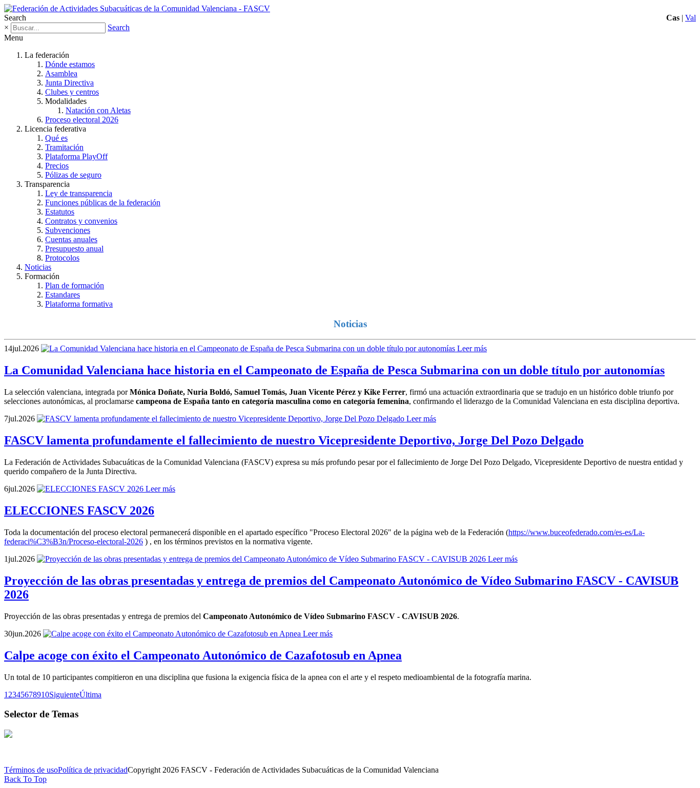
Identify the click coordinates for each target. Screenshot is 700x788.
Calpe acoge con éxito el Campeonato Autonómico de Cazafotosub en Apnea (203, 655)
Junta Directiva (69, 82)
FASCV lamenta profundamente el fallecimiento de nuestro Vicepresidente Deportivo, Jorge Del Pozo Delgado (294, 440)
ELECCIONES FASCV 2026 (79, 510)
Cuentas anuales (71, 239)
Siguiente (64, 694)
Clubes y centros (72, 92)
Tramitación (64, 147)
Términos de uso (31, 769)
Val (690, 17)
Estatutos (59, 211)
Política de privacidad (93, 769)
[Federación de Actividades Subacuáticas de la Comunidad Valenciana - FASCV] (137, 8)
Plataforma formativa (79, 304)
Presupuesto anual (74, 248)
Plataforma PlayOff (76, 156)
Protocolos (62, 257)
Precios (57, 165)
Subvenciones (67, 230)
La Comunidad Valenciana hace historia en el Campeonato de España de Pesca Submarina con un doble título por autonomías (334, 370)
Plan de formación (74, 285)
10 (45, 694)
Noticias (38, 267)
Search (119, 27)
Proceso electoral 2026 (81, 119)
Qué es (56, 138)
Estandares (62, 294)
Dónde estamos (70, 64)
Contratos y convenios (81, 221)
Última (90, 694)
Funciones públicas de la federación (102, 202)
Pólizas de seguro (73, 175)
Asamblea (61, 73)
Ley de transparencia (78, 193)
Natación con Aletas (98, 110)
